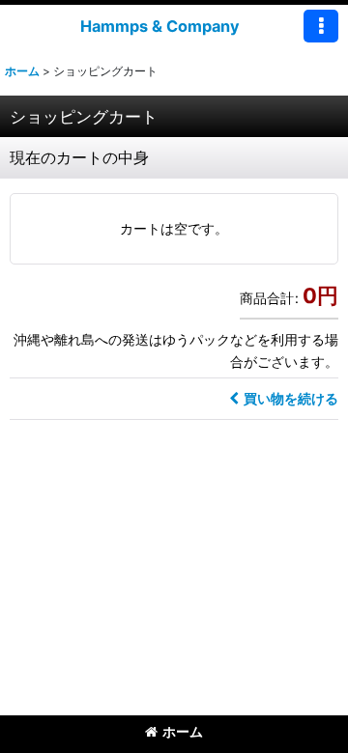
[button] (321, 26)
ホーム (182, 731)
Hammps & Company (160, 26)
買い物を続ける (291, 398)
